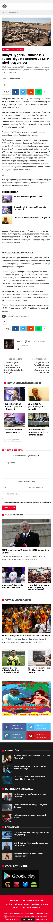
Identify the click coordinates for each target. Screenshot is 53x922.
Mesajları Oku (41, 919)
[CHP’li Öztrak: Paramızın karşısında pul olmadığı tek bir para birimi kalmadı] (7, 846)
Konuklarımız (33, 907)
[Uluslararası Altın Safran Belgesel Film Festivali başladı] (38, 420)
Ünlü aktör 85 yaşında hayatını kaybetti (32, 217)
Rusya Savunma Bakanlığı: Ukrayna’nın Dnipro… (31, 806)
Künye (27, 904)
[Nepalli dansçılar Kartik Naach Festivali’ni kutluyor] (26, 618)
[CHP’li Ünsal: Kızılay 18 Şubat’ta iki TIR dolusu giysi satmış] (26, 533)
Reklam (44, 904)
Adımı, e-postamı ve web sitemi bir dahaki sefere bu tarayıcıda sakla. (26, 502)
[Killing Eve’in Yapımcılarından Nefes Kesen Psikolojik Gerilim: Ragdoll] (7, 769)
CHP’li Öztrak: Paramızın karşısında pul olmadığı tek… (31, 844)
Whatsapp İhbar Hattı (33, 901)
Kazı (12, 49)
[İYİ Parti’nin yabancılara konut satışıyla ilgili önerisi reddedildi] (39, 575)
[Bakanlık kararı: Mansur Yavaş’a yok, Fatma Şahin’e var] (7, 818)
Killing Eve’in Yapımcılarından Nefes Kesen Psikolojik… (30, 767)
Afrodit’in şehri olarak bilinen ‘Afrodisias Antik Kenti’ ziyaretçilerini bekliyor (13, 367)
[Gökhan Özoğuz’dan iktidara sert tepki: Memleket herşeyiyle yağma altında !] (7, 759)
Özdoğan (19, 49)
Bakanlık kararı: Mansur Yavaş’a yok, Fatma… (30, 816)
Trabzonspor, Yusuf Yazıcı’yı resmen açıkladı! (30, 795)
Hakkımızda (14, 901)
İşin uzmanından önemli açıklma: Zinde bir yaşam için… (31, 833)
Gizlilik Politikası (13, 904)
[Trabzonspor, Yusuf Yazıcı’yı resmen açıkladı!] (7, 797)
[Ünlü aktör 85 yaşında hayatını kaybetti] (7, 220)
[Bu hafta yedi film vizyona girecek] (14, 420)
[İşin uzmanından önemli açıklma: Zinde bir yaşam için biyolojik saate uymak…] (7, 835)
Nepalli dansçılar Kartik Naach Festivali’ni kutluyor (26, 635)
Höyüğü (6, 49)
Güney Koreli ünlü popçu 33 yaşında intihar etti (30, 208)
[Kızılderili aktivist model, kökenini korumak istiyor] (7, 856)
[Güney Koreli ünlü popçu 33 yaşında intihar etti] (7, 210)
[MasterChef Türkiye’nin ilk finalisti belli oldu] (13, 575)
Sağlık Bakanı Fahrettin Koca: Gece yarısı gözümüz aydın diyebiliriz (41, 367)
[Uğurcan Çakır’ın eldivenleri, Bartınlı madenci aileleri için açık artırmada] (13, 657)
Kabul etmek (28, 919)
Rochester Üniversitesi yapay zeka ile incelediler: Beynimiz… (31, 778)
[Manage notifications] (5, 917)
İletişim (35, 904)
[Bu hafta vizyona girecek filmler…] (7, 199)
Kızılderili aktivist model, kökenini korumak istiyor (29, 854)
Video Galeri (19, 907)
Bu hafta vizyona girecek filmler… (29, 196)
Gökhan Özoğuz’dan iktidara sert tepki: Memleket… (32, 757)
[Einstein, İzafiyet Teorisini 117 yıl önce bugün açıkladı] (39, 657)
